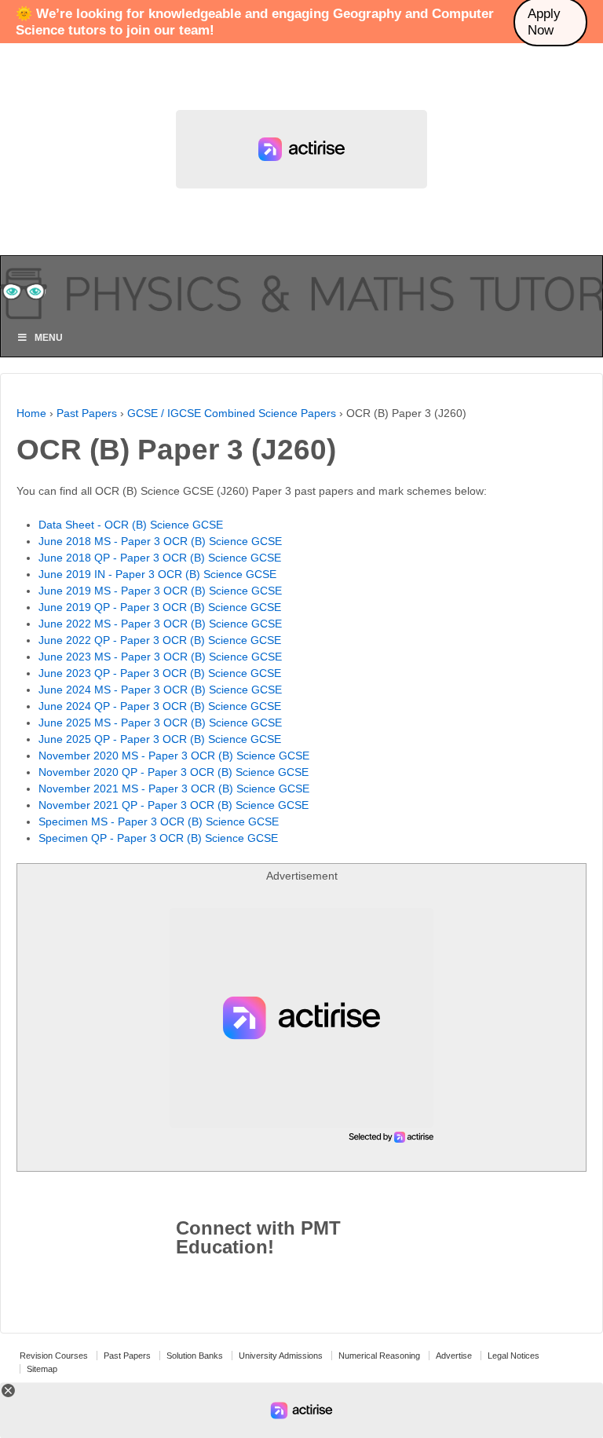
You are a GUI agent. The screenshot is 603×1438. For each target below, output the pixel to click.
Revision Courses (54, 1355)
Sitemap (42, 1369)
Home (31, 413)
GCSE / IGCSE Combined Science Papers (231, 413)
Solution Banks (194, 1355)
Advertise (454, 1355)
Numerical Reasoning (379, 1355)
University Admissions (281, 1355)
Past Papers (87, 413)
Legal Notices (513, 1355)
